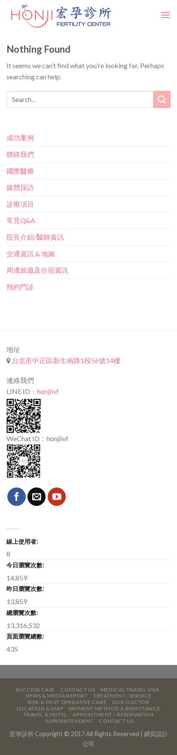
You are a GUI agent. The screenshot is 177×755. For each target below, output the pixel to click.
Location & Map (40, 708)
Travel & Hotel (45, 714)
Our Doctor (131, 702)
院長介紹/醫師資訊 (35, 237)
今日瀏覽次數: (25, 565)
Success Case (35, 689)
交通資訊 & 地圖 (30, 254)
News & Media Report (56, 695)
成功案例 (20, 137)
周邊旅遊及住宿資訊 (37, 270)
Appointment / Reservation (113, 714)
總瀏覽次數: (22, 612)
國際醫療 (20, 171)
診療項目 (20, 204)
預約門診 (20, 287)
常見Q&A (20, 220)
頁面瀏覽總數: (25, 636)
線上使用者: (22, 541)
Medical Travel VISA (130, 689)
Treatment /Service (122, 695)
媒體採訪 (20, 187)
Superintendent (69, 721)
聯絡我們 (20, 154)
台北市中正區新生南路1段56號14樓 (65, 360)
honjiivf (48, 391)
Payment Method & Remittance (115, 708)
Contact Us (77, 689)
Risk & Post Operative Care (67, 702)
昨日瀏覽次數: (25, 588)
